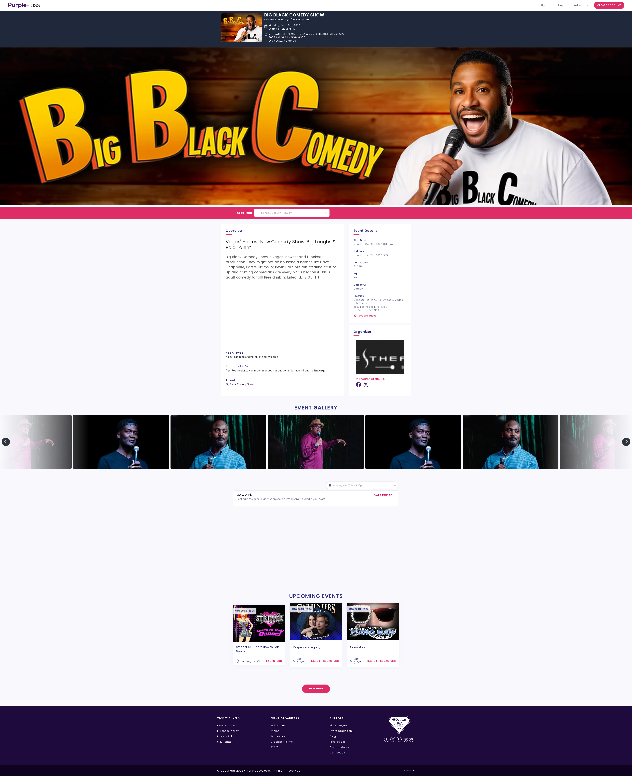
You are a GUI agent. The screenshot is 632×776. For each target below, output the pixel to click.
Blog (333, 736)
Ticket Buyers (339, 725)
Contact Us (337, 752)
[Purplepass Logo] (24, 5)
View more (316, 688)
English (408, 770)
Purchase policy (228, 731)
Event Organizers (341, 731)
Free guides (338, 741)
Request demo (280, 736)
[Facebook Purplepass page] (386, 739)
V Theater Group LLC (370, 379)
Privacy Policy (226, 736)
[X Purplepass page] (392, 739)
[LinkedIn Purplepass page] (399, 739)
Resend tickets (227, 725)
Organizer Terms (282, 741)
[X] (365, 386)
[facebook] (358, 386)
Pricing (275, 731)
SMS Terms (224, 741)
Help (561, 5)
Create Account (609, 5)
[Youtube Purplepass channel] (411, 739)
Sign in (544, 5)
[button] (304, 37)
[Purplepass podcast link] (405, 739)
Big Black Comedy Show (240, 384)
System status (339, 747)
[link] (380, 316)
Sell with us (580, 5)
